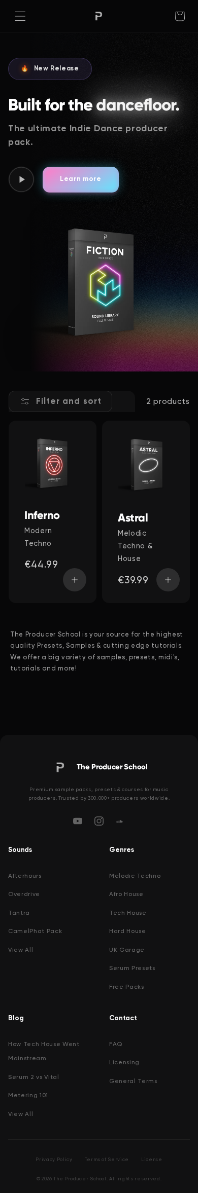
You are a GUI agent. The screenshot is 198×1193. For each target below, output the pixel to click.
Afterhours (25, 875)
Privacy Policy (54, 1159)
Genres (121, 849)
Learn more (81, 179)
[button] (20, 16)
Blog (15, 1018)
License (151, 1159)
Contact (123, 1018)
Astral (133, 518)
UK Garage (127, 949)
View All (20, 949)
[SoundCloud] (120, 821)
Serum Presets (132, 968)
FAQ (115, 1044)
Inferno (42, 515)
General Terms (133, 1081)
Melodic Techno (134, 875)
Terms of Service (107, 1159)
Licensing (124, 1062)
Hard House (127, 931)
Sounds (20, 849)
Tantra (19, 912)
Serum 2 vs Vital (33, 1076)
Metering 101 (28, 1095)
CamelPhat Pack (35, 931)
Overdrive (24, 894)
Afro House (126, 894)
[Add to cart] (74, 579)
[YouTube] (77, 821)
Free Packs (126, 986)
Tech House (128, 912)
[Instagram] (99, 821)
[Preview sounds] (21, 179)
